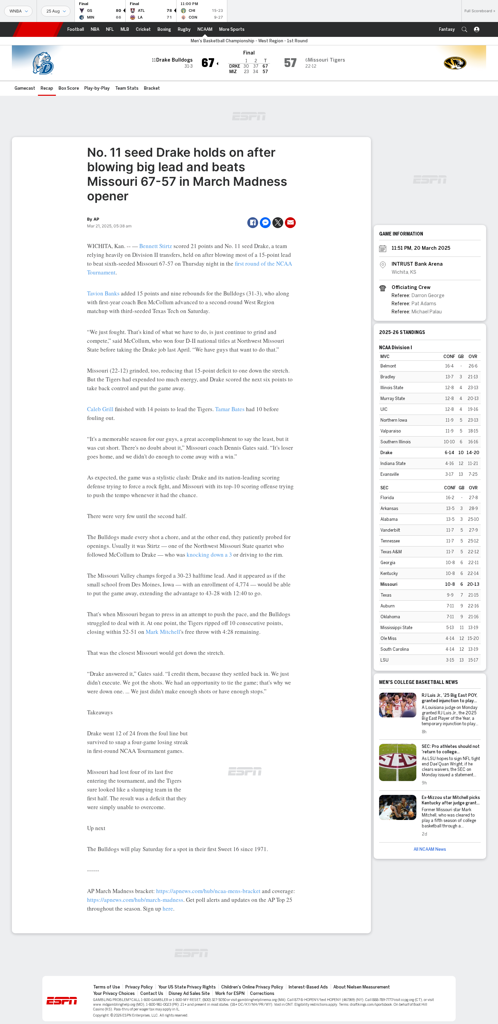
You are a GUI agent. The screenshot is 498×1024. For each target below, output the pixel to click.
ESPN (38, 29)
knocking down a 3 (209, 554)
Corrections (262, 993)
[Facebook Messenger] (265, 222)
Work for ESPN (230, 993)
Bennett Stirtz (155, 246)
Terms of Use (106, 987)
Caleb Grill (100, 409)
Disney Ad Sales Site (189, 993)
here (168, 908)
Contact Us (151, 993)
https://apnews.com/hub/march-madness (135, 900)
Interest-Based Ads (308, 987)
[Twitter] (277, 222)
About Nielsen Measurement (361, 987)
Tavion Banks (103, 293)
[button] (464, 29)
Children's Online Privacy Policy (252, 987)
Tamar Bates (230, 409)
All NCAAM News (430, 849)
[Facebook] (252, 222)
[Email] (290, 222)
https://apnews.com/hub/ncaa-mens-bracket (208, 891)
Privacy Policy (139, 987)
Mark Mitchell (163, 632)
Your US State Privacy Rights (187, 987)
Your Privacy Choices (114, 993)
